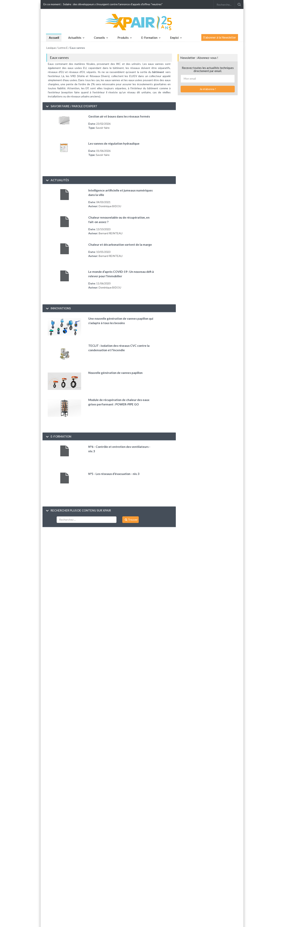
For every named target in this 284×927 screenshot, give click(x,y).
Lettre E (63, 47)
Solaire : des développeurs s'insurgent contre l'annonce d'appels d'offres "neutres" (112, 4)
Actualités (74, 37)
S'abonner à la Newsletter (219, 37)
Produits (123, 37)
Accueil (54, 37)
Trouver (132, 519)
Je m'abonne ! (208, 89)
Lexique (51, 47)
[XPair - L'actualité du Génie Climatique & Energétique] (142, 21)
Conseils (99, 37)
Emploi (174, 37)
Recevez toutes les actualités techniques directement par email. (208, 69)
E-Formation (149, 37)
